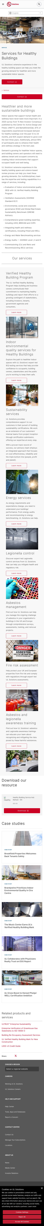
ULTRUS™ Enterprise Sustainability (16, 1024)
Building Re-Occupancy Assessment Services (21, 1035)
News (7, 1163)
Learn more (16, 312)
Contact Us (9, 1135)
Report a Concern (11, 1117)
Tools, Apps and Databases (15, 1112)
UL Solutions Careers (12, 1089)
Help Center (9, 1106)
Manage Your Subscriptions (15, 1140)
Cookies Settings (22, 1212)
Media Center (10, 1168)
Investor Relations (11, 1173)
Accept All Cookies (22, 1221)
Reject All (22, 1217)
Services (6, 90)
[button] (3, 4)
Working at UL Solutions (14, 1084)
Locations (8, 1145)
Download (22, 811)
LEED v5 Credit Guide (11, 1046)
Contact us (12, 82)
